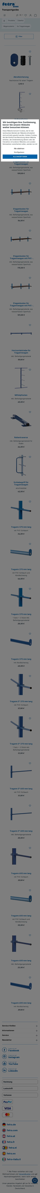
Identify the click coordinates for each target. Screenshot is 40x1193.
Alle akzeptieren (20, 156)
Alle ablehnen (19, 148)
